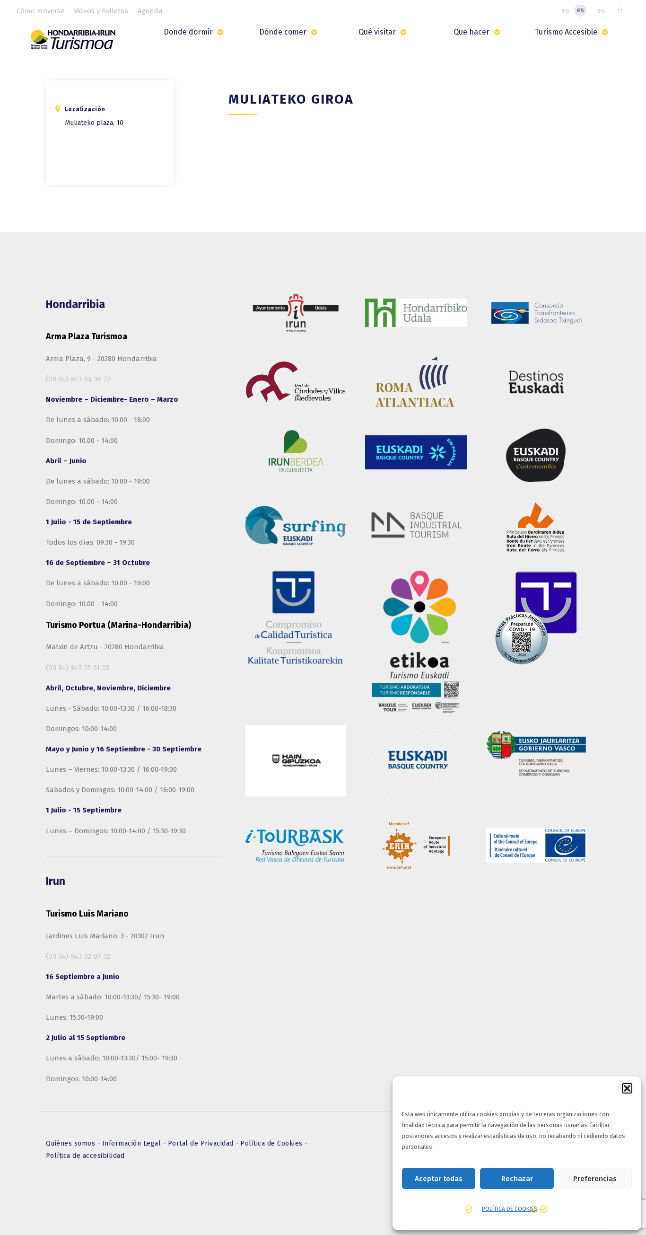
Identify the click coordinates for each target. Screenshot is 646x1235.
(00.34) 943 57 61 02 (78, 667)
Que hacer (471, 31)
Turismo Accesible (566, 31)
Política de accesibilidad (85, 1156)
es (580, 10)
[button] (627, 1088)
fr (620, 10)
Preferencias (595, 1178)
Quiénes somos (71, 1143)
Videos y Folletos (101, 11)
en (601, 10)
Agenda (150, 11)
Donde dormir (188, 31)
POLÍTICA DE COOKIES (509, 1209)
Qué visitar (377, 31)
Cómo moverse (40, 11)
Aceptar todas (439, 1178)
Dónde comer (282, 31)
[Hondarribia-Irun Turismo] (74, 43)
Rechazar (517, 1178)
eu (565, 10)
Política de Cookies (272, 1143)
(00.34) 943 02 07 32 (78, 956)
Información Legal (132, 1143)
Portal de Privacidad (202, 1143)
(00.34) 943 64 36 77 (78, 379)
